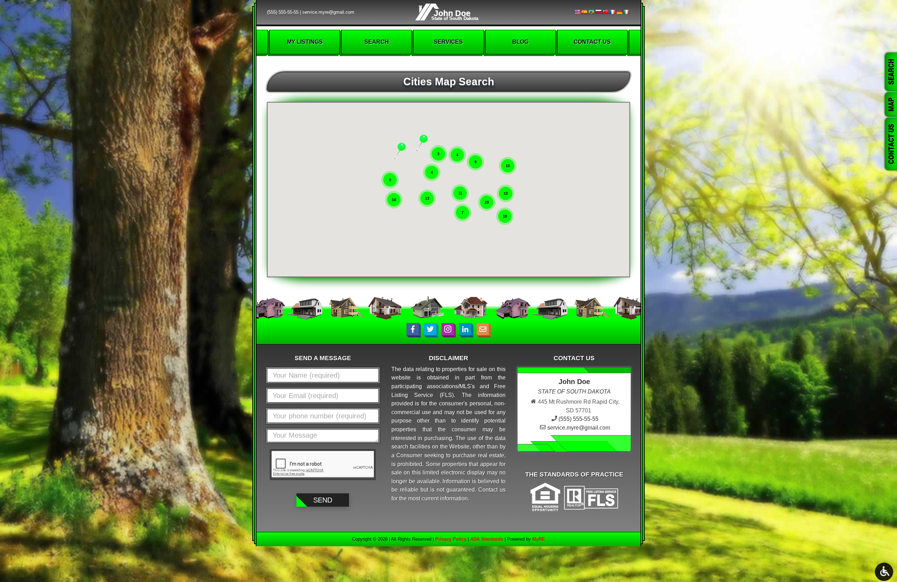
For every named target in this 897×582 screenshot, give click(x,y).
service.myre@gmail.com (328, 12)
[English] (577, 12)
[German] (619, 12)
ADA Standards (486, 539)
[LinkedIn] (465, 329)
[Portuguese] (591, 12)
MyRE (538, 539)
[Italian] (626, 12)
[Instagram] (447, 329)
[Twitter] (430, 329)
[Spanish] (584, 12)
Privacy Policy (450, 539)
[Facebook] (412, 329)
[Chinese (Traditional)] (605, 12)
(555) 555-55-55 (283, 12)
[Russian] (598, 12)
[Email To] (483, 329)
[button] (395, 151)
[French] (612, 12)
